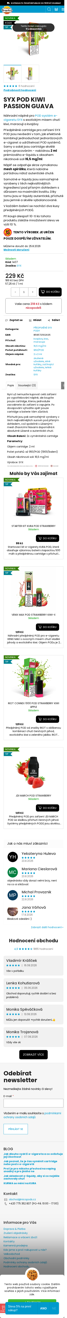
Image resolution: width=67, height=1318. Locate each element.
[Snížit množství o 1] (15, 292)
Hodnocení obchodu (33, 940)
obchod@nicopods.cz (22, 1199)
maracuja (39, 341)
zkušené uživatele (39, 360)
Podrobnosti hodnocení (20, 90)
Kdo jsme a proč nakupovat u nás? (25, 1250)
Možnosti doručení (16, 250)
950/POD (39, 350)
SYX (19, 265)
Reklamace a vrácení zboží (20, 1237)
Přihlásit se (15, 1129)
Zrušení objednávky (16, 1233)
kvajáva (38, 338)
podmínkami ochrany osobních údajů (32, 1115)
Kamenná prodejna (16, 1245)
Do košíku (53, 292)
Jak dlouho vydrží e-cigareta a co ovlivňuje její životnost (33, 1155)
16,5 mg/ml (40, 346)
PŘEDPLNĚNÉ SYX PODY (43, 329)
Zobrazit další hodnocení (46, 927)
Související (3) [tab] (27, 385)
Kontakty (9, 1241)
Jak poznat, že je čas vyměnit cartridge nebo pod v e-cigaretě (30, 1163)
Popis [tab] (11, 385)
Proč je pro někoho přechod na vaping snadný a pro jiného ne (30, 1170)
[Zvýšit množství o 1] (32, 292)
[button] (47, 538)
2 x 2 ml (38, 354)
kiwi (46, 338)
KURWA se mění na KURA (20, 1183)
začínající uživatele (44, 366)
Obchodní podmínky (16, 1258)
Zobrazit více (33, 1055)
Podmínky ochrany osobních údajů (25, 1262)
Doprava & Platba (14, 1229)
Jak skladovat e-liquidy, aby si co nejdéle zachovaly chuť (31, 1177)
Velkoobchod (12, 1254)
